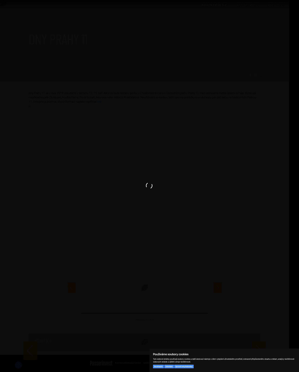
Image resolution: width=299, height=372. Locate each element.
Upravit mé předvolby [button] (183, 366)
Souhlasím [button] (158, 366)
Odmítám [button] (169, 366)
